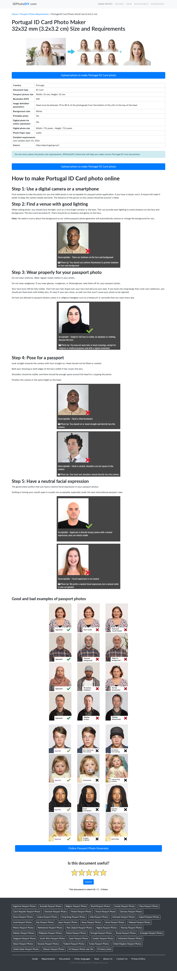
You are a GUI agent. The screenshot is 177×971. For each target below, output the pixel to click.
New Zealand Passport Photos (79, 928)
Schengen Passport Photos (151, 933)
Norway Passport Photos (131, 928)
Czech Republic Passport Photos (26, 912)
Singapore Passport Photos (24, 939)
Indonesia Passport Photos (123, 917)
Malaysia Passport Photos (139, 922)
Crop (129, 4)
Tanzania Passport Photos (48, 944)
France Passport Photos (106, 912)
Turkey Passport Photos (99, 944)
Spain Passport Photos (78, 939)
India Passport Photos (99, 917)
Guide (35, 959)
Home (15, 14)
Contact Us (121, 959)
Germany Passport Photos (131, 912)
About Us (107, 959)
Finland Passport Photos (81, 912)
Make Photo (105, 4)
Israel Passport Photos (22, 922)
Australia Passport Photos (51, 906)
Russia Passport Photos (126, 933)
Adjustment (141, 4)
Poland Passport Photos (76, 933)
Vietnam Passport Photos (53, 949)
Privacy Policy (138, 959)
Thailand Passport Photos (74, 944)
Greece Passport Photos (47, 917)
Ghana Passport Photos (23, 917)
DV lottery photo (104, 949)
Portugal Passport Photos (101, 933)
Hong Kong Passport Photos (73, 917)
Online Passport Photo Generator (88, 848)
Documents (64, 959)
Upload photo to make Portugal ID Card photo (88, 75)
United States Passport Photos (26, 949)
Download (157, 4)
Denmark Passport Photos (56, 912)
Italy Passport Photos (45, 922)
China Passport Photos (148, 906)
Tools (96, 959)
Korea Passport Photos (114, 922)
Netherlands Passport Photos (50, 928)
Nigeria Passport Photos (106, 928)
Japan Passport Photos (67, 922)
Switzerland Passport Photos (130, 939)
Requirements (48, 959)
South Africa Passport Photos (52, 939)
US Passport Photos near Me (81, 949)
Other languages (82, 959)
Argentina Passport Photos (24, 906)
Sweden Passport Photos (103, 939)
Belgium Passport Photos (76, 906)
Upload (119, 4)
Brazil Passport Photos (100, 906)
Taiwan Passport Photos (23, 944)
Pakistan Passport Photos (23, 933)
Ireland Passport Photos (149, 917)
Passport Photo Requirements (34, 14)
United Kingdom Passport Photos (127, 944)
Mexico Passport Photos (23, 928)
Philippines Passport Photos (50, 933)
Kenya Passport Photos (91, 922)
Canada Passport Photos (124, 906)
